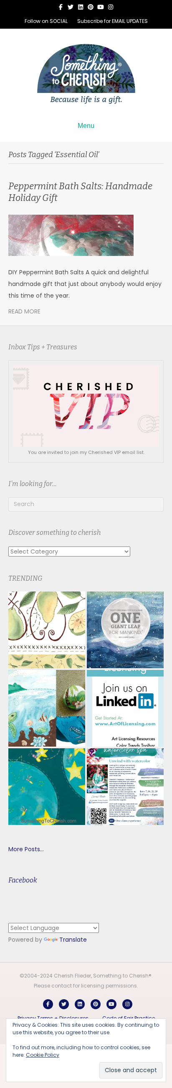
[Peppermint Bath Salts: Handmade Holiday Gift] (71, 235)
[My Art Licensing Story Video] (46, 786)
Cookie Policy (42, 1054)
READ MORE (24, 311)
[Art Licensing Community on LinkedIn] (125, 708)
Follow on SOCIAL (46, 21)
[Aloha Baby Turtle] (46, 708)
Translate (73, 939)
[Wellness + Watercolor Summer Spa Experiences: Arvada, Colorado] (125, 786)
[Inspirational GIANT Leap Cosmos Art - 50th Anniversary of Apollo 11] (125, 630)
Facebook (22, 880)
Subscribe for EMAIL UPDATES (112, 21)
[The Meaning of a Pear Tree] (46, 630)
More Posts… (26, 849)
